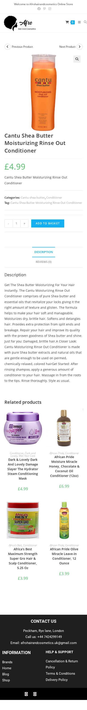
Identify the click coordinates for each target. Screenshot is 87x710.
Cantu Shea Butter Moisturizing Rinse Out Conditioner (46, 203)
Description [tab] (43, 252)
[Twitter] (35, 694)
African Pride (57, 453)
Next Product (67, 47)
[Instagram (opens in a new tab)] (49, 9)
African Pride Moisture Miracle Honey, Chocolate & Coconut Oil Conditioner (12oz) (64, 466)
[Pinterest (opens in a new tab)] (44, 9)
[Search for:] (84, 22)
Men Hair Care (27, 456)
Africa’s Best (15, 545)
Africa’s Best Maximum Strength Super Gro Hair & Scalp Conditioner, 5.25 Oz (22, 558)
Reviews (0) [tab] (44, 262)
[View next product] (80, 47)
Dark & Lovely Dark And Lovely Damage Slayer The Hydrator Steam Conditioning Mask (22, 468)
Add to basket (48, 223)
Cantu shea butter (33, 198)
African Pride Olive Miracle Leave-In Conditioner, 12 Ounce (64, 556)
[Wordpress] (52, 694)
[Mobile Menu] (78, 22)
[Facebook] (26, 694)
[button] (77, 59)
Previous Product (22, 47)
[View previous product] (7, 47)
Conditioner (54, 198)
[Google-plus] (43, 694)
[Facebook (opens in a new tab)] (39, 9)
